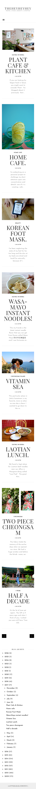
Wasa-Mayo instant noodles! (18, 309)
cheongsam (18, 516)
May (9, 733)
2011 (6, 769)
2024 (7, 660)
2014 (7, 759)
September (11, 695)
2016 (7, 752)
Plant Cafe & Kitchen (18, 65)
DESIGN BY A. (24, 786)
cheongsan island (18, 376)
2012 (7, 766)
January (10, 747)
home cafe (18, 152)
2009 (7, 776)
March (9, 740)
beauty (18, 223)
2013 (7, 762)
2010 (7, 773)
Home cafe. (18, 159)
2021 (7, 671)
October (10, 692)
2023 (7, 664)
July (8, 699)
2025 (7, 657)
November (11, 688)
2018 (7, 681)
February (10, 744)
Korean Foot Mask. (18, 233)
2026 (7, 653)
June (9, 702)
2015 (7, 755)
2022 (7, 667)
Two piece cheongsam (18, 526)
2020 (7, 674)
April (9, 736)
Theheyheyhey (18, 8)
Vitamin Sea (18, 383)
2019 (7, 678)
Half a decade (18, 598)
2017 (7, 685)
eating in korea (18, 55)
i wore (18, 590)
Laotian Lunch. (18, 452)
